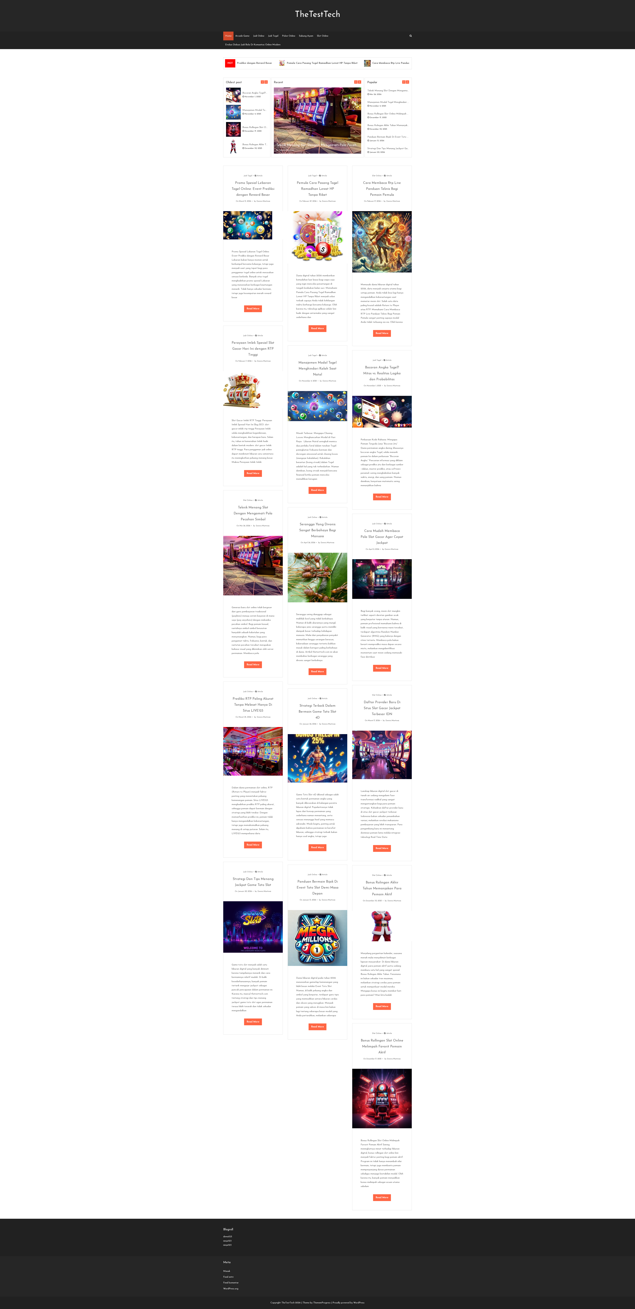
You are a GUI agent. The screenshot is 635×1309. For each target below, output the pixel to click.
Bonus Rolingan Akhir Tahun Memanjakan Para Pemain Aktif (255, 144)
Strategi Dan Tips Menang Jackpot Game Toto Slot (388, 148)
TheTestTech (317, 15)
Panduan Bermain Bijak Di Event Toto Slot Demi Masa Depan (388, 137)
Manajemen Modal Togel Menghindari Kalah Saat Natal (255, 110)
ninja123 (227, 1241)
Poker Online (288, 36)
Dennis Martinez (286, 150)
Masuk (226, 1271)
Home (228, 36)
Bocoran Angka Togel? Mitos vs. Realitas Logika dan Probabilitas (255, 93)
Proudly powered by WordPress (348, 1303)
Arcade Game (242, 36)
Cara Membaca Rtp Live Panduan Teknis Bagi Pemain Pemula (356, 63)
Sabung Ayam (306, 36)
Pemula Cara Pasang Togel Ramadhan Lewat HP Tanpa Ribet (270, 63)
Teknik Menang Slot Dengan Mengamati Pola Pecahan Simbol (317, 145)
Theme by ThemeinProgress (317, 1303)
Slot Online (322, 36)
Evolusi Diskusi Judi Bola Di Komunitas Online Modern (252, 44)
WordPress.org (230, 1289)
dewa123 (227, 1236)
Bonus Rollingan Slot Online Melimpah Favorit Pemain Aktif (255, 127)
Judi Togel (273, 36)
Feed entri (228, 1277)
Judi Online (258, 36)
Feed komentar (231, 1283)
